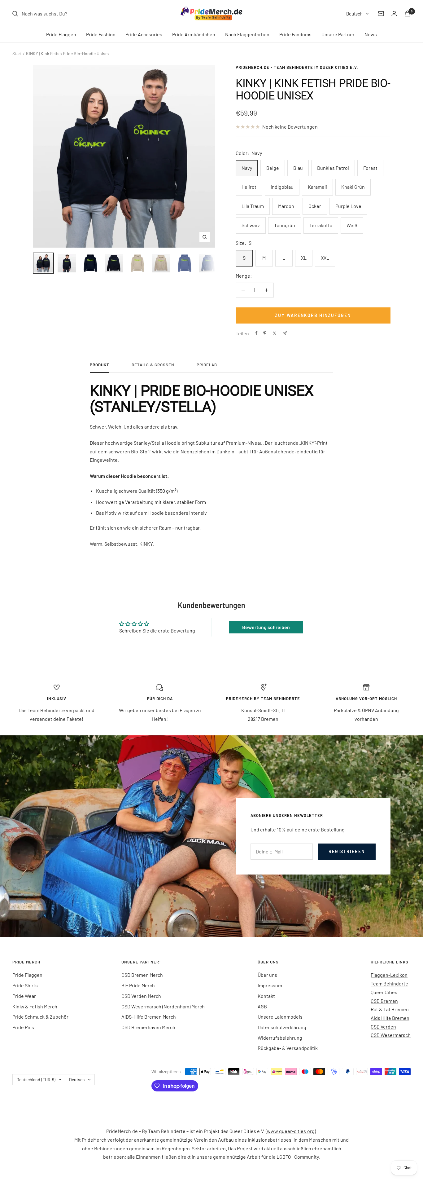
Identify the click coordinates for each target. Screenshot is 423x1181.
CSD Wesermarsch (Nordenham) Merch (163, 1006)
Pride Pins (23, 1027)
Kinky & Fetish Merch (34, 1006)
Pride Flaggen (61, 34)
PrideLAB (207, 364)
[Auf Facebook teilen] (256, 333)
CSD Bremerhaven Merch (148, 1027)
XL (304, 258)
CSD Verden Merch (141, 996)
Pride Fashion (101, 34)
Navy (247, 168)
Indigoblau (282, 187)
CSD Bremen (384, 1001)
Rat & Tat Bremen (390, 1009)
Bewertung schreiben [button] (266, 627)
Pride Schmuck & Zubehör (40, 1017)
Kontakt (266, 996)
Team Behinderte (389, 983)
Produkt (99, 364)
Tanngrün (284, 225)
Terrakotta (320, 225)
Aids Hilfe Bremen (390, 1018)
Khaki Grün (353, 187)
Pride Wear (24, 996)
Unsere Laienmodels (280, 1017)
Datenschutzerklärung (282, 1027)
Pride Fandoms (295, 34)
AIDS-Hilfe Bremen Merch (148, 1017)
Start (17, 53)
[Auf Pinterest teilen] (264, 333)
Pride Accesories (143, 34)
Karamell (317, 187)
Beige (272, 168)
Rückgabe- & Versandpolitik (288, 1048)
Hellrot (249, 187)
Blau (298, 168)
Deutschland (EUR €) (35, 1079)
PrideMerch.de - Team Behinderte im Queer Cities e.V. (297, 67)
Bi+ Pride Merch (138, 985)
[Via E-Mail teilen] (285, 333)
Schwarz (251, 225)
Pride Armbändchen (193, 34)
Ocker (314, 206)
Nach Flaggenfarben (247, 34)
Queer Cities (384, 992)
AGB (262, 1006)
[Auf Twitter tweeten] (274, 333)
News (370, 34)
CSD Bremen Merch (142, 975)
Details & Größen (153, 364)
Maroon (286, 206)
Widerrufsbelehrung (280, 1038)
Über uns (267, 975)
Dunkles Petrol (333, 168)
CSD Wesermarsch (391, 1035)
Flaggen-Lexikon (389, 975)
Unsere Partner (338, 34)
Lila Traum (253, 206)
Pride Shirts (25, 985)
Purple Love (348, 206)
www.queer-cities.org (291, 1131)
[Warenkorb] (407, 13)
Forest (370, 168)
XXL (325, 258)
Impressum (270, 985)
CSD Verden (383, 1026)
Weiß (352, 225)
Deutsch (354, 13)
